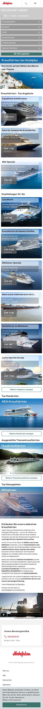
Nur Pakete (23, 16)
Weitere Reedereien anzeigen (21, 434)
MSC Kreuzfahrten (8, 564)
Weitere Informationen (12, 700)
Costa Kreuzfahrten (20, 562)
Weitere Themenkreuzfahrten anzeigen (21, 478)
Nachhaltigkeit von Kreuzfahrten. (13, 590)
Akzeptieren (21, 705)
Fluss (13, 16)
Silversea (17, 573)
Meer (5, 16)
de (35, 3)
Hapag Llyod (28, 571)
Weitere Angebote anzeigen (21, 389)
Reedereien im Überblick (15, 584)
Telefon (26, 3)
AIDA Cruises (32, 562)
